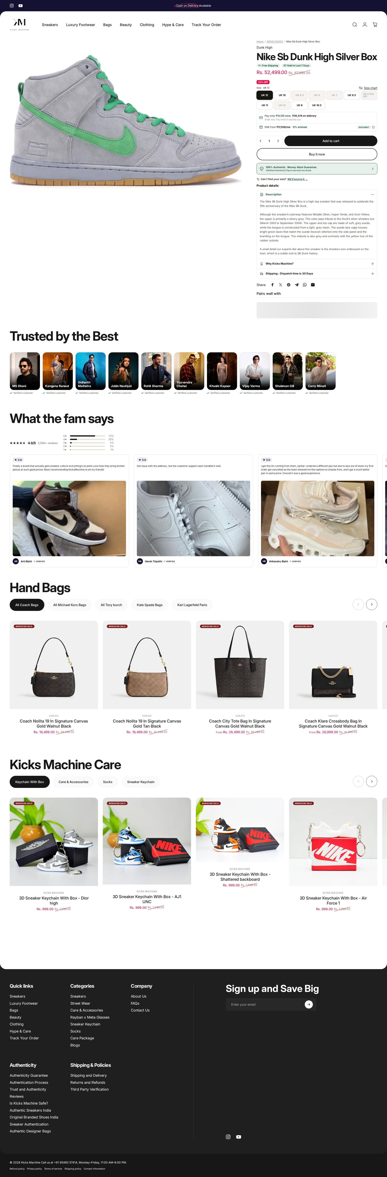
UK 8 (300, 105)
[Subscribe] (309, 1004)
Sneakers (17, 996)
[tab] (27, 605)
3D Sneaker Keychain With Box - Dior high (54, 901)
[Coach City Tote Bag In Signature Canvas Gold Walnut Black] (240, 665)
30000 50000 (275, 41)
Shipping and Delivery (88, 1075)
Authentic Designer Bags (30, 1131)
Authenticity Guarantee (29, 1075)
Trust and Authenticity (28, 1089)
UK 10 (282, 95)
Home (260, 41)
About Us (138, 996)
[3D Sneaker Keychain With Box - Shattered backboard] (240, 830)
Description (273, 194)
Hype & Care (20, 1031)
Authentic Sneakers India (30, 1110)
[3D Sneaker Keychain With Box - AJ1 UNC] (147, 841)
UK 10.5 (316, 105)
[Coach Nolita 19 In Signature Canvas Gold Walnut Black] (54, 665)
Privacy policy (34, 1168)
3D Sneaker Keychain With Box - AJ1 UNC (147, 899)
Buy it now (317, 154)
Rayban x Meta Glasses (89, 1017)
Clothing (17, 1024)
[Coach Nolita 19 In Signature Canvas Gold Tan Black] (147, 665)
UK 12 (264, 95)
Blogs (75, 1045)
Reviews (17, 1096)
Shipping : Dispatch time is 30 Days (289, 273)
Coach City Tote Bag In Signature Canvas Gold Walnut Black (240, 724)
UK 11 (265, 105)
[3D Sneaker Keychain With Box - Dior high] (54, 842)
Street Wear (80, 1003)
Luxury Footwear (24, 1003)
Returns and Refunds (87, 1082)
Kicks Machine (54, 892)
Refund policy (17, 1168)
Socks (75, 1031)
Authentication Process (29, 1082)
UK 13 (282, 105)
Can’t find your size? (284, 179)
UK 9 (317, 95)
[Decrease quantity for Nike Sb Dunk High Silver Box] (260, 140)
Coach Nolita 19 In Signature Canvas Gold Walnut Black (54, 724)
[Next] (371, 604)
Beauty (15, 1017)
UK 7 (334, 95)
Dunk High (264, 47)
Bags (14, 1010)
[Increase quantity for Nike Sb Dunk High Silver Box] (278, 140)
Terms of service (53, 1168)
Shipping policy (72, 1168)
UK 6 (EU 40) (368, 95)
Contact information (94, 1168)
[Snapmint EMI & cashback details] (373, 127)
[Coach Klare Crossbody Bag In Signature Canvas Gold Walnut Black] (333, 665)
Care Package (82, 1038)
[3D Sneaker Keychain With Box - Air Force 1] (333, 842)
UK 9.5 (352, 95)
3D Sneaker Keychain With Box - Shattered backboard (240, 877)
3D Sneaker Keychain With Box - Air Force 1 (333, 901)
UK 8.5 (299, 95)
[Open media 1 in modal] (127, 122)
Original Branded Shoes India (34, 1117)
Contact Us (140, 1010)
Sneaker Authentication (29, 1124)
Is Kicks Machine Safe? (29, 1103)
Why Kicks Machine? (280, 263)
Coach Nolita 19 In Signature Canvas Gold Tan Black (147, 724)
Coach (53, 715)
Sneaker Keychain (85, 1024)
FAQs (135, 1003)
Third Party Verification (89, 1089)
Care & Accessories (86, 1010)
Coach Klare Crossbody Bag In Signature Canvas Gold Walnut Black (333, 724)
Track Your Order (24, 1038)
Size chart (370, 88)
